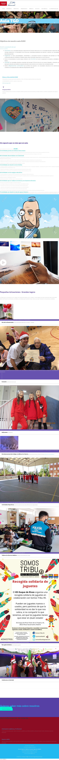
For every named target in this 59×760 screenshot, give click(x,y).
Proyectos (16, 8)
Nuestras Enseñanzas (6, 709)
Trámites (31, 8)
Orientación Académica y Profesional (12, 729)
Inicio (3, 8)
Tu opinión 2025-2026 (53, 8)
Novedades (9, 8)
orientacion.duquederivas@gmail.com (29, 753)
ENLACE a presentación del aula (8, 47)
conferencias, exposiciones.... (49, 454)
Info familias (44, 8)
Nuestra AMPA (6, 739)
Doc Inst (37, 8)
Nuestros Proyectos (6, 708)
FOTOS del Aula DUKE (6, 83)
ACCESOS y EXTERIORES (4, 48)
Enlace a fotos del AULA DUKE (10, 77)
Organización (24, 8)
